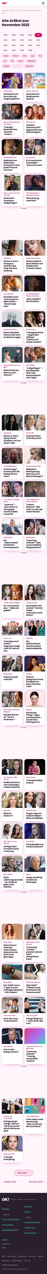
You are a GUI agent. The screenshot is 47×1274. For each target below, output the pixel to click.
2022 (38, 35)
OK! (4, 3)
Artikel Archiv (11, 1256)
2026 (5, 35)
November (17, 66)
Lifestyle (30, 1228)
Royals (29, 1207)
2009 (22, 50)
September (31, 61)
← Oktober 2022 (9, 1182)
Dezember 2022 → (37, 1182)
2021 (5, 40)
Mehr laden (23, 1173)
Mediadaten (6, 1261)
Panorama (31, 1233)
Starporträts (10, 1230)
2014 (22, 45)
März (24, 56)
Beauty (28, 1217)
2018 (30, 40)
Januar (6, 56)
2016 (5, 45)
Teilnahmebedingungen (9, 1265)
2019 (22, 40)
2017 (38, 40)
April (32, 56)
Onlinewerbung (17, 1261)
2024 (22, 35)
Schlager (7, 1225)
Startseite (5, 10)
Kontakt (40, 1256)
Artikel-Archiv (15, 10)
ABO (3, 1256)
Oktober (6, 66)
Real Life (6, 1214)
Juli (12, 61)
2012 (38, 45)
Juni (5, 61)
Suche (4, 1248)
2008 (30, 50)
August (20, 61)
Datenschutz (22, 1256)
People (6, 1209)
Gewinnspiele (32, 1222)
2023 (30, 35)
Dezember (29, 66)
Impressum (32, 1256)
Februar (15, 56)
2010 (14, 50)
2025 (14, 35)
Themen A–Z (6, 1244)
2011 (5, 50)
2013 (30, 45)
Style (28, 1212)
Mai (40, 56)
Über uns (27, 1261)
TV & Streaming (11, 1219)
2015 (14, 45)
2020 (14, 40)
